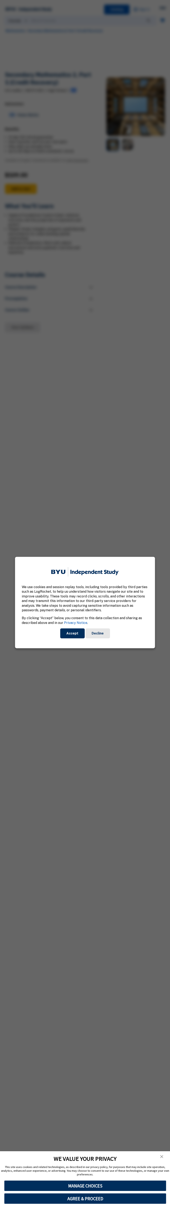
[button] (161, 1156)
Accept (72, 633)
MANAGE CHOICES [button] (85, 1186)
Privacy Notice (75, 623)
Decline (98, 633)
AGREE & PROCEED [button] (85, 1198)
